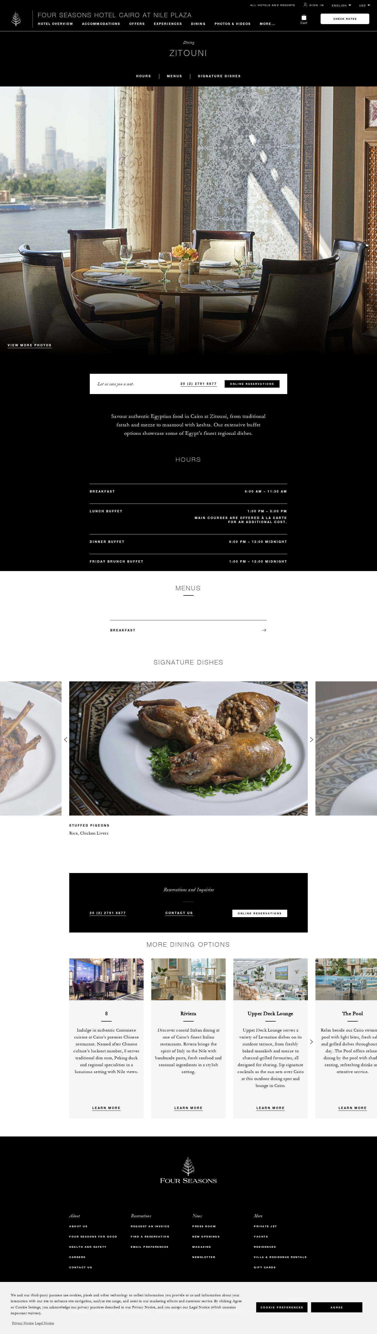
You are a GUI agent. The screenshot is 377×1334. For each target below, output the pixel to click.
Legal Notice (44, 1323)
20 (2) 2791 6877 (199, 383)
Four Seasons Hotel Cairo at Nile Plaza (115, 15)
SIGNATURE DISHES (219, 76)
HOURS (143, 76)
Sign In (317, 5)
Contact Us (179, 913)
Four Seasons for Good (93, 1236)
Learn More (106, 1108)
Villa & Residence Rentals (280, 1257)
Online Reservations (260, 913)
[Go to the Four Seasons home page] (16, 19)
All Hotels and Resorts (272, 5)
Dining (198, 24)
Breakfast (123, 630)
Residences (265, 1247)
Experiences (168, 24)
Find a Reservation (150, 1236)
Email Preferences (150, 1247)
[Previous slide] (65, 741)
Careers (77, 1257)
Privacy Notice (23, 1323)
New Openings (206, 1236)
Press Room (204, 1226)
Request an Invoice (150, 1226)
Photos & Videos (233, 24)
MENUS (174, 76)
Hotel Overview (55, 24)
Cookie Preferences (282, 1307)
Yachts (261, 1236)
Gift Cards (265, 1267)
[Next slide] (311, 741)
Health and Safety (88, 1247)
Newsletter (203, 1257)
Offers (137, 24)
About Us (78, 1226)
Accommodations (101, 24)
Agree (337, 1307)
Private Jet (265, 1226)
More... (267, 24)
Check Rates (345, 19)
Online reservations (252, 384)
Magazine (201, 1247)
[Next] (311, 1038)
